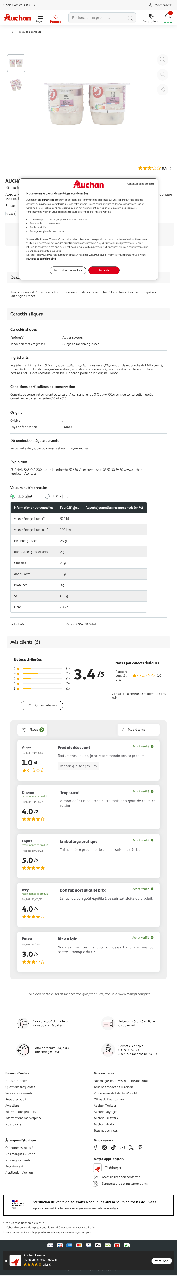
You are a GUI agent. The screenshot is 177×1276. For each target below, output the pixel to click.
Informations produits (20, 1112)
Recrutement (14, 1166)
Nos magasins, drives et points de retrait (121, 1081)
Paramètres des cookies (68, 270)
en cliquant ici (36, 1223)
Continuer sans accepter (140, 183)
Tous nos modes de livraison (113, 1087)
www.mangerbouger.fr (78, 1232)
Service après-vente (19, 1093)
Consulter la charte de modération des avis (139, 696)
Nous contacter (16, 1081)
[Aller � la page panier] (168, 18)
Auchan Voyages (105, 1112)
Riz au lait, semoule (29, 32)
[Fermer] (6, 1261)
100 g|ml (60, 496)
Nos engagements (17, 1160)
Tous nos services (106, 1130)
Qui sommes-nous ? (19, 1148)
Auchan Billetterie (106, 1118)
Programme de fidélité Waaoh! (115, 1093)
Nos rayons (13, 1124)
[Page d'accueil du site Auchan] (17, 17)
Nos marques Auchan (20, 1154)
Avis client (12, 1106)
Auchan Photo (104, 1124)
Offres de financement (109, 1099)
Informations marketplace (23, 1118)
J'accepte (104, 270)
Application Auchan (19, 1173)
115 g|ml (25, 496)
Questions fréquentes (20, 1087)
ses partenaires (46, 200)
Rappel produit (15, 1099)
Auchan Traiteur (105, 1106)
